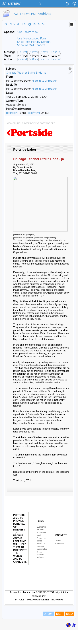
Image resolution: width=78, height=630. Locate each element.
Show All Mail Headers (31, 45)
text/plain (12, 112)
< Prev (34, 52)
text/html (34, 112)
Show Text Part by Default (33, 41)
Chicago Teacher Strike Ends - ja (26, 72)
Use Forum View (27, 32)
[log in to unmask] (44, 80)
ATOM (48, 614)
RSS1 (59, 614)
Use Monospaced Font (31, 38)
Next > (44, 52)
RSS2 (69, 614)
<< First (22, 52)
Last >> (55, 52)
